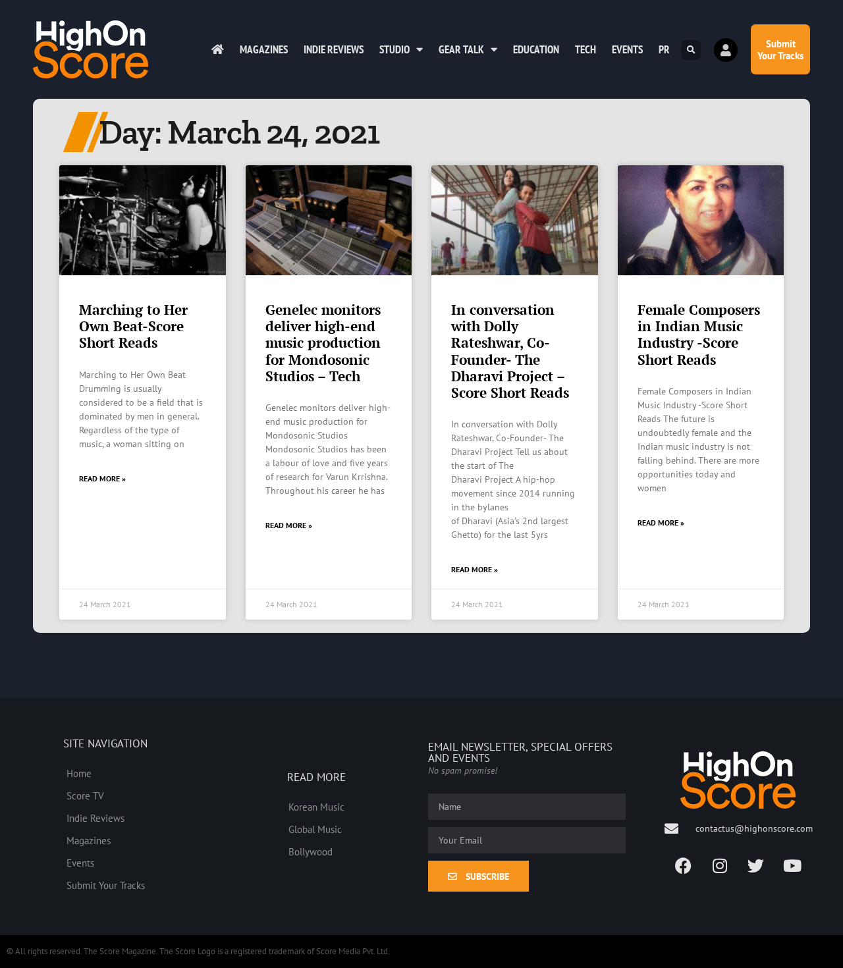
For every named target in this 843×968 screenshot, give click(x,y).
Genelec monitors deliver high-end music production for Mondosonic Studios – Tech (323, 342)
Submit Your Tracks (106, 885)
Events (627, 49)
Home (79, 773)
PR (664, 49)
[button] (691, 50)
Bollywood (310, 851)
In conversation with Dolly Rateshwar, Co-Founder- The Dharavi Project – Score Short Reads (510, 351)
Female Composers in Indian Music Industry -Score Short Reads (699, 334)
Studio (394, 49)
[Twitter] (756, 865)
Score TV (85, 795)
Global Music (315, 829)
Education (536, 49)
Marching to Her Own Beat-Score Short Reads (133, 326)
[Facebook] (683, 865)
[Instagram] (719, 865)
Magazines (264, 49)
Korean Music (316, 806)
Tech (585, 49)
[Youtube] (792, 865)
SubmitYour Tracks (780, 49)
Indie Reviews (334, 49)
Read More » (102, 478)
